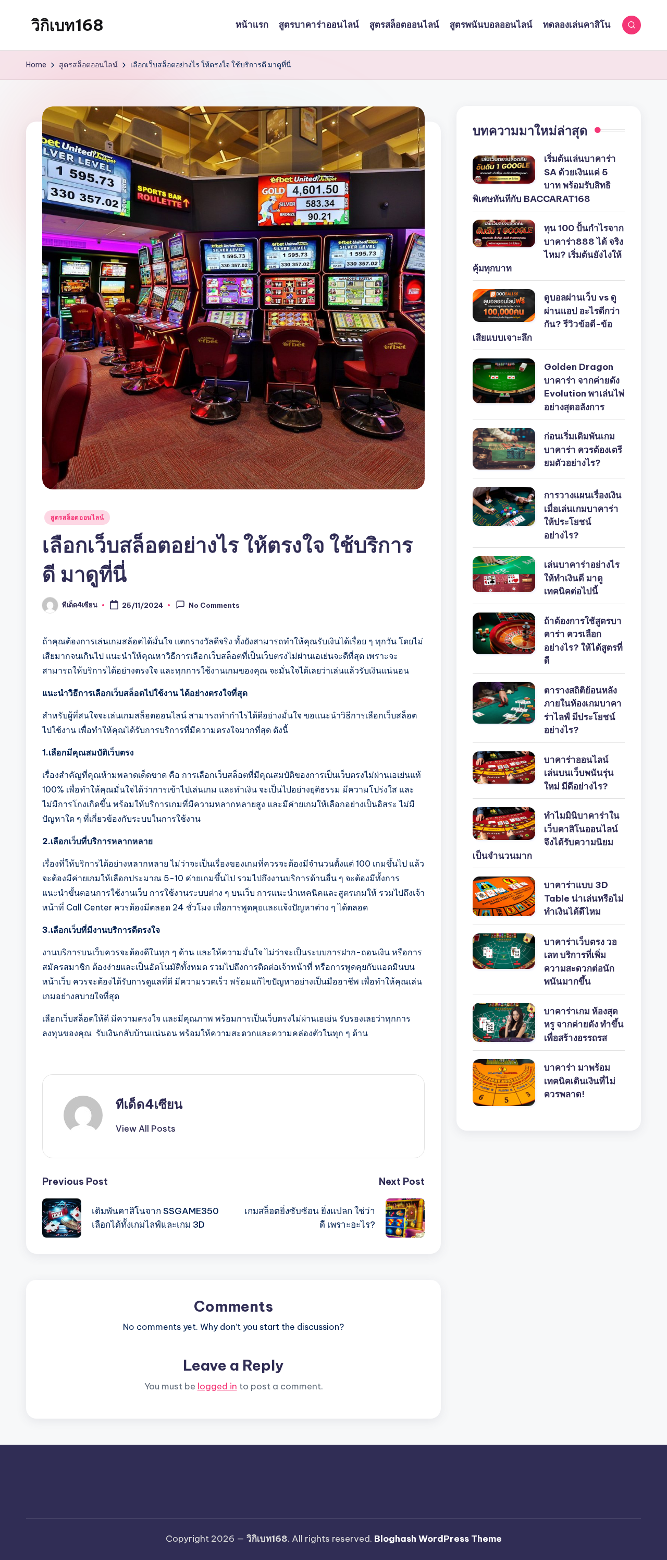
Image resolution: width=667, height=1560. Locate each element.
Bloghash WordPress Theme (438, 1538)
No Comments (214, 606)
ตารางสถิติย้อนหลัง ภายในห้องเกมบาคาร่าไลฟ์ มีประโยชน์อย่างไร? (583, 710)
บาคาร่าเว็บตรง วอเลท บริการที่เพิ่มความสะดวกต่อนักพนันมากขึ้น (580, 962)
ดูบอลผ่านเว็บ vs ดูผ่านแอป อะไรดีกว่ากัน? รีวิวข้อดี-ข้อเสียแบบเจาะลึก (546, 317)
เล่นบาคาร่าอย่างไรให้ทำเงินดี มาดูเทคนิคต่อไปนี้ (582, 578)
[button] (146, 1128)
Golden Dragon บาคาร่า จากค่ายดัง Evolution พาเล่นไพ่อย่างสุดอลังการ (584, 387)
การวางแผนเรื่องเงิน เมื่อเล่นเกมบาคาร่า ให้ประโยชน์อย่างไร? (583, 515)
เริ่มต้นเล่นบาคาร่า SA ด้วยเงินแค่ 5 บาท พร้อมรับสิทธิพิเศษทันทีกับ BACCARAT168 (544, 179)
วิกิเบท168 (67, 25)
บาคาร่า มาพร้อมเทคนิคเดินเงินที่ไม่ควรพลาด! (579, 1081)
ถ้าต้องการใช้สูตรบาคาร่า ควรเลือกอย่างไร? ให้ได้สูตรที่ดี (583, 641)
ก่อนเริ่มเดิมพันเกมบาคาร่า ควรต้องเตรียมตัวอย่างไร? (583, 449)
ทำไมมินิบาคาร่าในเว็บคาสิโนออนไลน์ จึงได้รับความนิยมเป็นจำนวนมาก (546, 835)
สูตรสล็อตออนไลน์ (77, 517)
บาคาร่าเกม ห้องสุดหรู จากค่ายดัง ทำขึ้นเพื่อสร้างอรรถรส (584, 1024)
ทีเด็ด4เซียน (149, 1104)
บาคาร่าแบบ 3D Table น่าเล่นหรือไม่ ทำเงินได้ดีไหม (584, 898)
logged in (217, 1386)
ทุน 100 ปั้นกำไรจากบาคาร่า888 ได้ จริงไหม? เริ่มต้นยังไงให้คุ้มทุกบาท (548, 248)
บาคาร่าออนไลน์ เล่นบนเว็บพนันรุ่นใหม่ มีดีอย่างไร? (579, 773)
